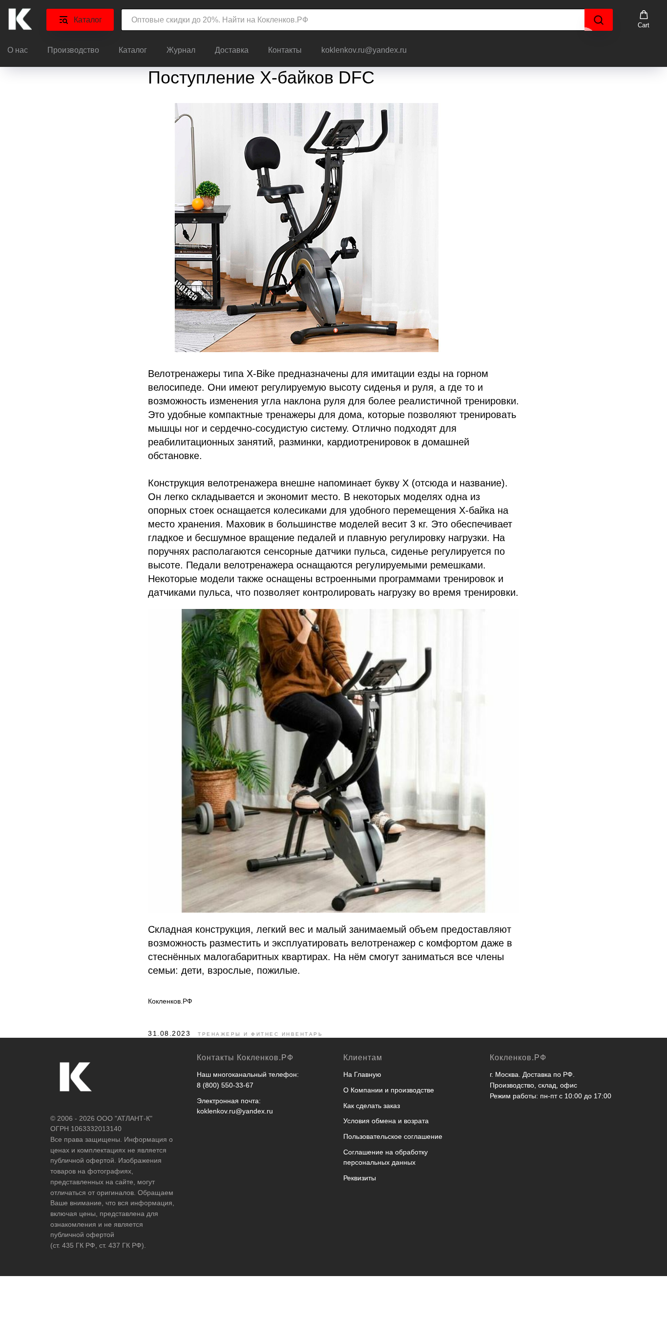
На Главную (362, 1074)
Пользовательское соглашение (392, 1136)
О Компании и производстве (388, 1090)
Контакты (285, 50)
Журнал (181, 50)
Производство (73, 50)
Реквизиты (359, 1178)
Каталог (133, 50)
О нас (17, 50)
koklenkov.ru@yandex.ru (364, 50)
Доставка (232, 50)
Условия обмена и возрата (386, 1121)
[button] (643, 19)
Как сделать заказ (371, 1106)
